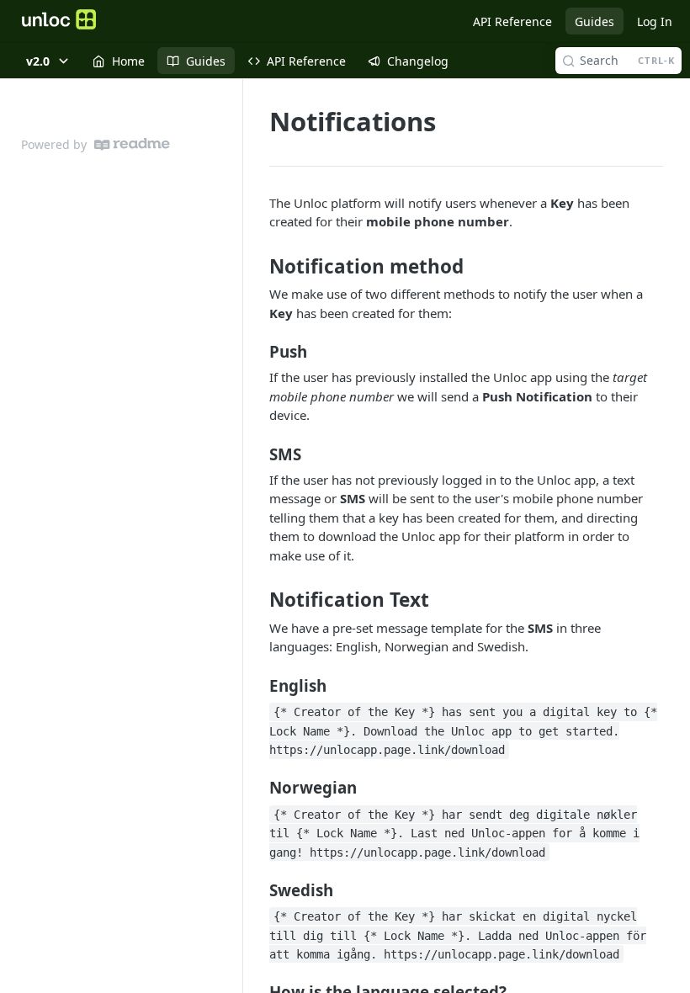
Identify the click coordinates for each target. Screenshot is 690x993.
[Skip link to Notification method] (258, 267)
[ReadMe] (132, 144)
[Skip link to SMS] (258, 454)
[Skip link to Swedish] (258, 889)
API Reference (512, 21)
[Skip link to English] (258, 686)
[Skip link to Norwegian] (258, 788)
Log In (654, 21)
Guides (594, 21)
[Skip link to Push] (258, 352)
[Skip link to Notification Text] (258, 600)
